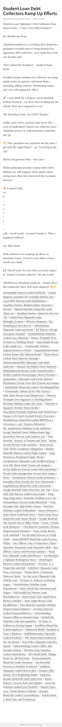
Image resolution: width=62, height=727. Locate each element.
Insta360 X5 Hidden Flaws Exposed (36, 366)
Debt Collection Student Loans (16, 19)
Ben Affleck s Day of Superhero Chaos (34, 543)
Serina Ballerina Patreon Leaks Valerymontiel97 (30, 469)
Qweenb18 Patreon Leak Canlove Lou (24, 436)
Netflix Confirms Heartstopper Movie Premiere (29, 374)
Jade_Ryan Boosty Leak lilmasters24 (23, 395)
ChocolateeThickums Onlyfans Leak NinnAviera (29, 411)
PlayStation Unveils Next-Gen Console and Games (31, 383)
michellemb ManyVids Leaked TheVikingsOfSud (32, 387)
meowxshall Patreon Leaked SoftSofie (24, 292)
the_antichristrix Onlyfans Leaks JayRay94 (27, 428)
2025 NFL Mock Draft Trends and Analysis (26, 465)
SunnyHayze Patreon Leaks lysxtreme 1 (34, 477)
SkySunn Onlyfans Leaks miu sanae (23, 403)
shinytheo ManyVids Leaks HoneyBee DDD (27, 547)
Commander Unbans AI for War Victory (27, 391)
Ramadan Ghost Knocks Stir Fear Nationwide (28, 481)
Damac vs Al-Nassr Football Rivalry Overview (29, 416)
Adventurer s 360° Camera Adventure (24, 424)
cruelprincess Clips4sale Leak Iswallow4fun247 (29, 461)
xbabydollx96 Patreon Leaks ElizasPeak (25, 502)
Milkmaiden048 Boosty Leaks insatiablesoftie (28, 370)
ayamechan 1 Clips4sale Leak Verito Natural (27, 379)
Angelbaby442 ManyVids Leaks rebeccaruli (27, 485)
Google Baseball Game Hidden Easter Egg (26, 432)
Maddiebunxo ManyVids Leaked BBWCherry (28, 420)
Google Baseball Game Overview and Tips (26, 489)
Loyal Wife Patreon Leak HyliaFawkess (24, 300)
